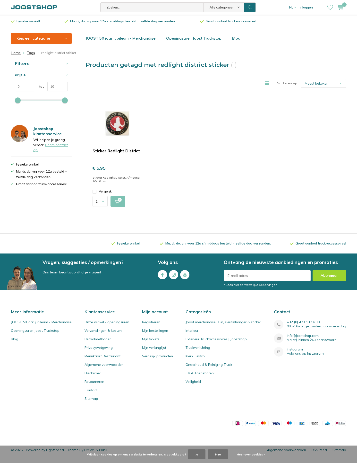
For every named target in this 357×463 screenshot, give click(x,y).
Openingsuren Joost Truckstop (193, 38)
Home (16, 53)
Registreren (151, 322)
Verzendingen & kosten (103, 330)
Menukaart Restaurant (102, 356)
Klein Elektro (195, 356)
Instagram (173, 274)
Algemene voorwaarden (104, 364)
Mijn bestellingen (155, 330)
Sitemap (91, 398)
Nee (218, 454)
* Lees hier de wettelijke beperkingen (250, 285)
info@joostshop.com (303, 336)
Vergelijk (105, 191)
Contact (91, 390)
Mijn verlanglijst (154, 347)
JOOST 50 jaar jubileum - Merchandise (120, 38)
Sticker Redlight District (116, 150)
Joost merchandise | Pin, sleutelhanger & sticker (223, 322)
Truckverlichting (198, 347)
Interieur (192, 330)
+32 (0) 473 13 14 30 (303, 322)
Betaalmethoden (98, 339)
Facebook (162, 274)
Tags (31, 53)
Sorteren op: (287, 83)
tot (39, 86)
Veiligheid (193, 381)
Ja (196, 454)
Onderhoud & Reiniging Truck (209, 364)
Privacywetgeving (99, 347)
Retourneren (94, 381)
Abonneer (329, 275)
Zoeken (250, 7)
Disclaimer (93, 373)
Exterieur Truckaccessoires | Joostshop (216, 339)
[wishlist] (330, 7)
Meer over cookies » (251, 454)
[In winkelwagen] (117, 201)
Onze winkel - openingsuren (107, 322)
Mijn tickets (150, 339)
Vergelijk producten (157, 356)
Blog (236, 38)
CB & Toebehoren (200, 373)
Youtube (184, 274)
